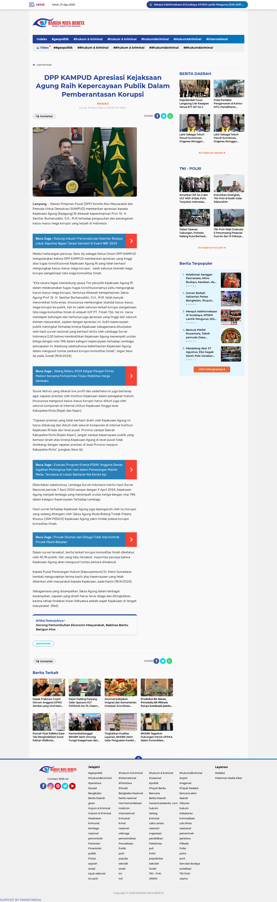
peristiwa (185, 838)
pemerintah (43, 643)
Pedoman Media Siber (228, 778)
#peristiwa (94, 783)
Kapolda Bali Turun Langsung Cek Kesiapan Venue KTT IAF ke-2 (194, 103)
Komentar (46, 116)
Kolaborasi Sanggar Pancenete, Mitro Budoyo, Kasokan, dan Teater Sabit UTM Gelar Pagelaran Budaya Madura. (201, 278)
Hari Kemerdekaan (130, 803)
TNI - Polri (155, 873)
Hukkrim (124, 808)
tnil (120, 878)
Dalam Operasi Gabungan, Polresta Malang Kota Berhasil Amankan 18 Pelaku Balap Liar (192, 233)
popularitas (156, 858)
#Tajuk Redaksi (189, 788)
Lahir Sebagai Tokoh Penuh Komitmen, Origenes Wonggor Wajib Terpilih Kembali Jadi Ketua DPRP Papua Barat (194, 138)
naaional (124, 828)
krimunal (93, 823)
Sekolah (154, 863)
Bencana (154, 793)
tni (120, 873)
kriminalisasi (187, 818)
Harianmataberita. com (163, 803)
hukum (184, 808)
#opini (183, 778)
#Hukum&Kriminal (187, 39)
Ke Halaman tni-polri (211, 247)
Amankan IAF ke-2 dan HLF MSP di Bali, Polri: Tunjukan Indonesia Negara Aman (193, 198)
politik (92, 853)
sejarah (92, 863)
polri (121, 853)
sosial (122, 868)
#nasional (155, 778)
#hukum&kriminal (155, 39)
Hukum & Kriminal (99, 813)
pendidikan (156, 838)
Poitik (122, 848)
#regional (185, 783)
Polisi (182, 848)
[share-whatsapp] (170, 116)
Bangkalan (94, 793)
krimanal (124, 818)
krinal (122, 823)
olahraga (124, 833)
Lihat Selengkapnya (211, 369)
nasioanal (185, 828)
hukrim (153, 808)
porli (182, 858)
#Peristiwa (125, 783)
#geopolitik (60, 39)
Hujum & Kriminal (99, 808)
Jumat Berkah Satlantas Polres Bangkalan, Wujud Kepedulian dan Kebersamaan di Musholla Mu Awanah (201, 296)
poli (151, 848)
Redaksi (220, 773)
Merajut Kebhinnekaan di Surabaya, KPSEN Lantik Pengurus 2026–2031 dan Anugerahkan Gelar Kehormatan (199, 4)
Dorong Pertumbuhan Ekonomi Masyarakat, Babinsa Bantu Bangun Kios (82, 627)
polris (182, 853)
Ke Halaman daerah (211, 152)
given (91, 803)
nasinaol (154, 828)
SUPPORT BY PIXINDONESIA (20, 900)
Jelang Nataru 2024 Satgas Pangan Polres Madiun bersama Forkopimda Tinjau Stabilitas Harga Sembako (75, 376)
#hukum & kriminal (88, 39)
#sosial (92, 788)
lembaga (93, 828)
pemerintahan (127, 838)
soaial (91, 868)
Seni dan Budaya (189, 863)
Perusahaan (126, 843)
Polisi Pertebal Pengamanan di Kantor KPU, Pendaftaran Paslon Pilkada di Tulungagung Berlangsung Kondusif (228, 104)
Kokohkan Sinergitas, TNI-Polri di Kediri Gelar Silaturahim (228, 198)
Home (40, 4)
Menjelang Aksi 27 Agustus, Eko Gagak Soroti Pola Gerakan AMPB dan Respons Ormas (200, 352)
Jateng (153, 813)
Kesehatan (94, 818)
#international (217, 39)
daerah (183, 798)
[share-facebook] (157, 116)
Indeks (42, 39)
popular (123, 858)
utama (183, 878)
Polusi (92, 858)
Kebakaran (186, 813)
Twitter (67, 791)
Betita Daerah (157, 798)
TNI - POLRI (190, 168)
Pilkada (184, 843)
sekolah (123, 863)
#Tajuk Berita (157, 788)
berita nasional (127, 798)
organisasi (155, 833)
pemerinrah (186, 833)
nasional (93, 833)
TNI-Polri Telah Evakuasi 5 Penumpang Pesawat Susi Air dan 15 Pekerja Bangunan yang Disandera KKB (228, 233)
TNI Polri (184, 873)
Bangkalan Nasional (131, 793)
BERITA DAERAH (195, 74)
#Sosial (123, 788)
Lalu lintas (185, 823)
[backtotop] (138, 759)
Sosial (152, 868)
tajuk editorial (96, 873)
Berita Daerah (96, 798)
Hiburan (184, 803)
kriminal (154, 818)
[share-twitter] (163, 116)
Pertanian (94, 843)
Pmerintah (94, 848)
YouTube (75, 791)
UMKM (153, 878)
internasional (126, 813)
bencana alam (188, 793)
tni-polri (93, 878)
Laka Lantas (156, 823)
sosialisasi (185, 868)
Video (44, 47)
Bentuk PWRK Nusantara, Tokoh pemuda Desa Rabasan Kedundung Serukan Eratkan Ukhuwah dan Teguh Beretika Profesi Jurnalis (200, 333)
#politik (154, 783)
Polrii (152, 853)
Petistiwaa (155, 843)
